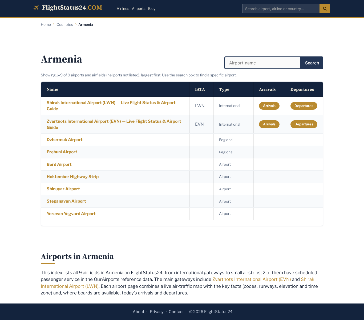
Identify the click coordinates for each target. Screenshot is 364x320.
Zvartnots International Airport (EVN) (251, 279)
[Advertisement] (182, 40)
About (138, 311)
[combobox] (280, 8)
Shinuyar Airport (63, 188)
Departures (303, 106)
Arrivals (269, 106)
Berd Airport (59, 164)
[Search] (324, 8)
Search (312, 62)
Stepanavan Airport (66, 201)
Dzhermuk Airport (65, 139)
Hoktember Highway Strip (73, 176)
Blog (152, 8)
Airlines (123, 8)
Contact (176, 311)
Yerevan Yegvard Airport (71, 213)
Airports (138, 8)
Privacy (157, 311)
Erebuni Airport (62, 151)
